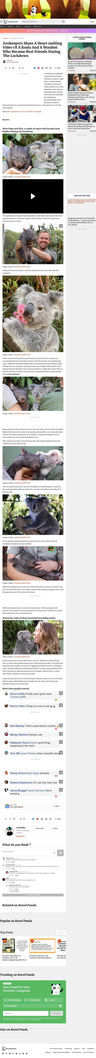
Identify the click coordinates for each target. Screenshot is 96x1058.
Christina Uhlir (13, 871)
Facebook (29, 111)
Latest (18, 26)
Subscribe (56, 1013)
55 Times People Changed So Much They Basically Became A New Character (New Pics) (81, 126)
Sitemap (48, 1052)
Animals (6, 38)
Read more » (20, 836)
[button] (58, 932)
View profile (40, 828)
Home (2, 26)
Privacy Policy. (38, 1019)
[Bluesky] (16, 1053)
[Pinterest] (9, 1053)
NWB (7, 878)
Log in (92, 22)
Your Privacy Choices (55, 1048)
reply (13, 862)
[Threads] (20, 1053)
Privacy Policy (76, 1052)
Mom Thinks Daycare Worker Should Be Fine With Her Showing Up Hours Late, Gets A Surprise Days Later (81, 96)
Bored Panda (9, 1048)
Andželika (9, 60)
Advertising (68, 1048)
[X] (13, 1053)
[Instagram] (6, 1053)
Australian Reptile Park (22, 177)
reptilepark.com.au (17, 111)
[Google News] (26, 1053)
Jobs (83, 1048)
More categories (10, 1006)
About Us (77, 1048)
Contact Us (90, 1048)
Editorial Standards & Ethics (61, 1052)
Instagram (37, 111)
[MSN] (23, 1053)
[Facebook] (3, 1053)
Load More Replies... (14, 891)
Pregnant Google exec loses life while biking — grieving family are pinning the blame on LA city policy (82, 221)
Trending (10, 26)
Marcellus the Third (15, 885)
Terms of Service (88, 1052)
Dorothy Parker (10, 865)
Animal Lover (10, 858)
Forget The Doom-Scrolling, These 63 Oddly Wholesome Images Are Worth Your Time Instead (80, 65)
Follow (55, 828)
